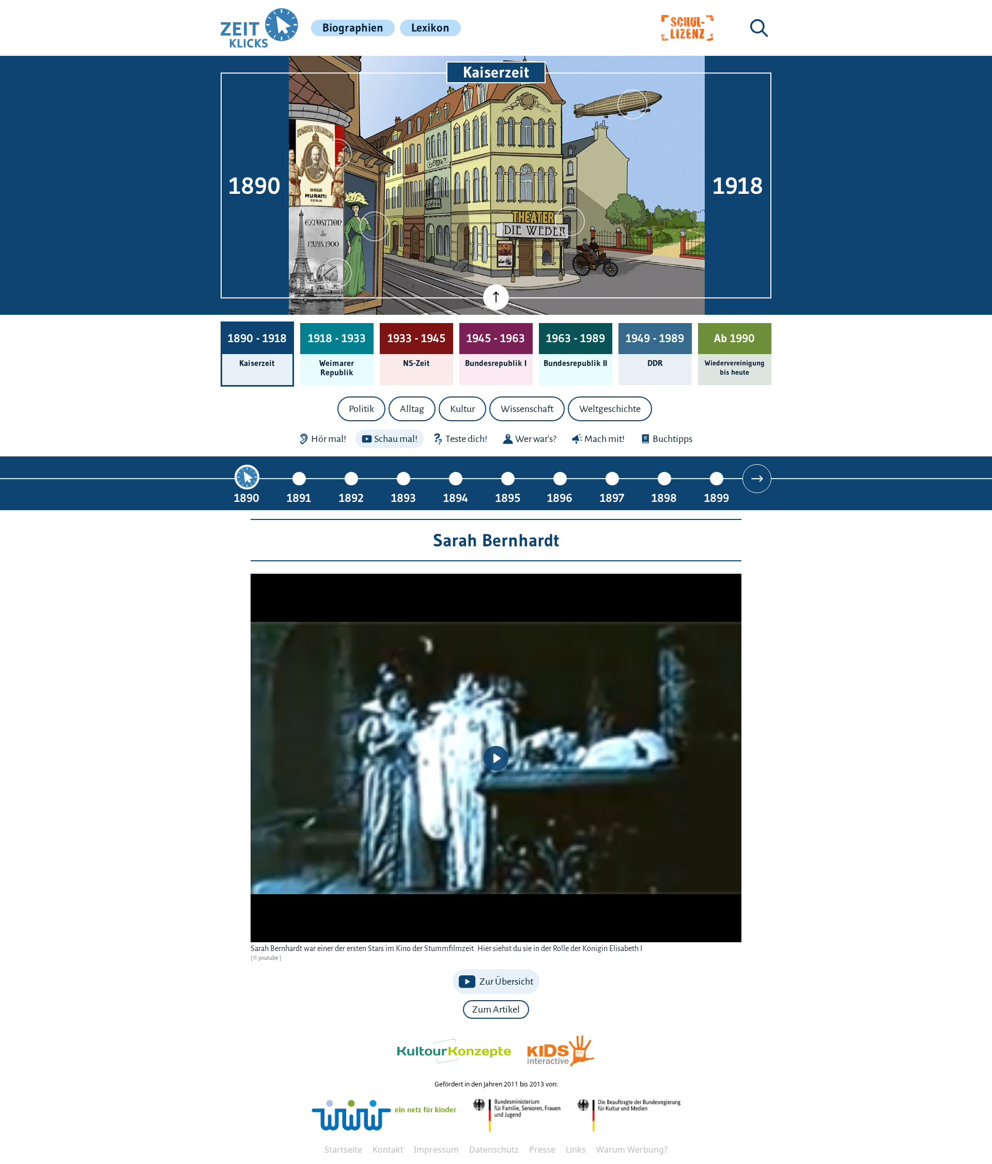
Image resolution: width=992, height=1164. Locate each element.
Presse (542, 1149)
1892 (351, 497)
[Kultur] (570, 221)
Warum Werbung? (632, 1149)
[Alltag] (375, 226)
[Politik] (337, 154)
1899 (716, 497)
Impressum (436, 1149)
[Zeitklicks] (259, 28)
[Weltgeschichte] (337, 273)
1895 (507, 497)
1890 (246, 497)
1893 (403, 497)
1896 (559, 497)
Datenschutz (494, 1149)
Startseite (343, 1149)
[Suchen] (759, 28)
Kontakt (388, 1149)
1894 (455, 497)
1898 (664, 497)
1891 (299, 497)
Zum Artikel (496, 1009)
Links (576, 1149)
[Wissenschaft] (632, 104)
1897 (612, 497)
